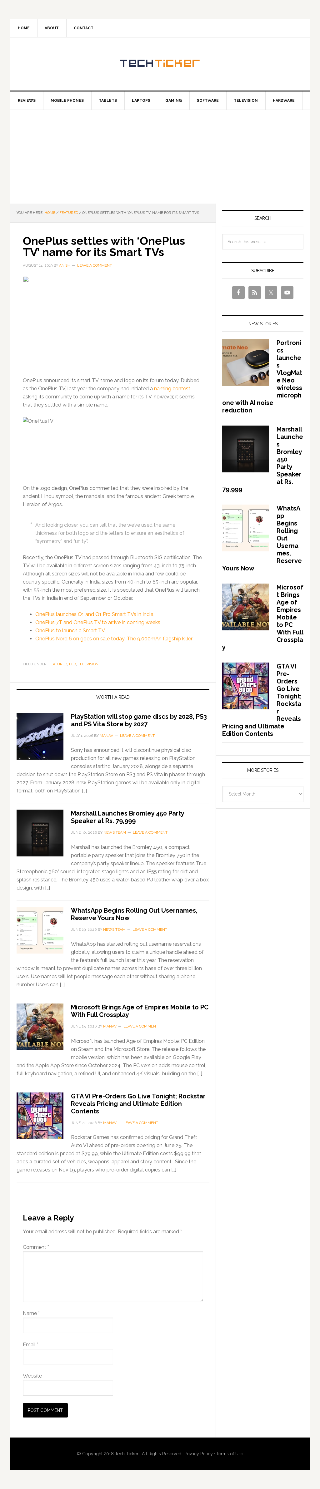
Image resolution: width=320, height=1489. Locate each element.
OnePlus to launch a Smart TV (70, 631)
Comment (36, 1247)
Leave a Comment (94, 265)
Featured (57, 664)
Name (31, 1313)
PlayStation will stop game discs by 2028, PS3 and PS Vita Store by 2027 (139, 720)
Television (88, 664)
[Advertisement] (160, 156)
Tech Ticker (160, 64)
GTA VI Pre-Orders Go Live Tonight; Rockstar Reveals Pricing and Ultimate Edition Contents (138, 1103)
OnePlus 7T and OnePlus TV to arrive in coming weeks (97, 622)
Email (30, 1345)
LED (72, 664)
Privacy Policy (199, 1453)
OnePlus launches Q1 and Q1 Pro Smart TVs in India (94, 614)
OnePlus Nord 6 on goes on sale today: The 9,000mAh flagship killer (113, 639)
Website (32, 1376)
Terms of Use (229, 1453)
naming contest (172, 389)
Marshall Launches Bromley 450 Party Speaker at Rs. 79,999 (127, 817)
